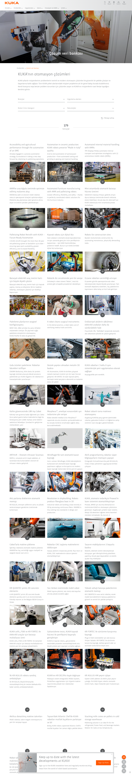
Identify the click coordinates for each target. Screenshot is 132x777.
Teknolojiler (70, 112)
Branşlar (20, 103)
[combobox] (41, 99)
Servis (39, 8)
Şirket (63, 8)
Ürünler (7, 8)
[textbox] (41, 99)
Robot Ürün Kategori (23, 112)
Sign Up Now (103, 763)
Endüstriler (17, 8)
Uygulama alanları (71, 103)
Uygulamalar (29, 8)
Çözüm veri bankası (32, 68)
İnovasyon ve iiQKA (51, 8)
